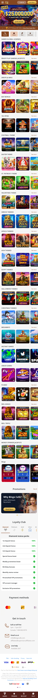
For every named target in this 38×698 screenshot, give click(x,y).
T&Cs (7, 658)
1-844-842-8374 (21, 630)
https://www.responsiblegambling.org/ (27, 670)
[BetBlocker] (14, 684)
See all (35, 489)
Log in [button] (22, 2)
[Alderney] (19, 687)
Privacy (23, 658)
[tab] (5, 529)
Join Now (31, 2)
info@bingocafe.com (18, 638)
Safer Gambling (15, 658)
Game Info (29, 658)
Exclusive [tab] (30, 35)
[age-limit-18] (27, 684)
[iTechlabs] (23, 684)
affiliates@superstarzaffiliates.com (23, 641)
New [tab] (22, 35)
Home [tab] (14, 35)
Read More (9, 509)
